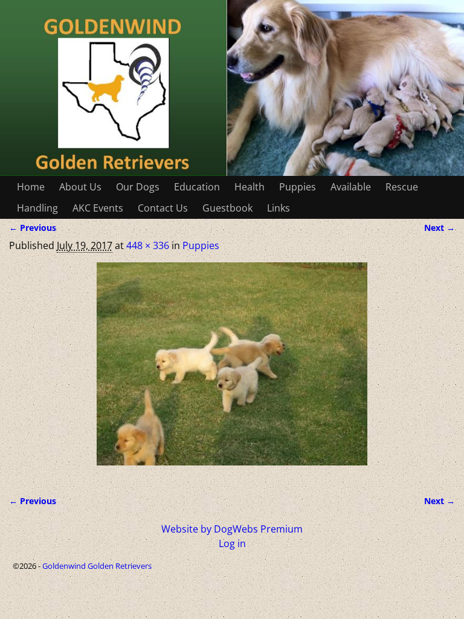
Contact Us (163, 208)
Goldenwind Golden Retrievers (97, 565)
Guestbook (227, 208)
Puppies (297, 186)
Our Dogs (138, 186)
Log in (232, 543)
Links (278, 208)
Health (249, 186)
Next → (439, 227)
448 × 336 (147, 245)
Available (350, 186)
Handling (37, 208)
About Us (80, 186)
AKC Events (97, 208)
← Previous (32, 227)
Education (197, 186)
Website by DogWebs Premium (232, 529)
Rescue (401, 186)
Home (31, 186)
